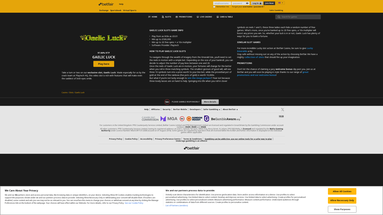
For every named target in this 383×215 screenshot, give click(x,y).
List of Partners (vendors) (177, 205)
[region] (191, 200)
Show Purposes (342, 209)
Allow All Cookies (342, 191)
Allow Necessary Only (342, 200)
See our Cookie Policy (134, 203)
